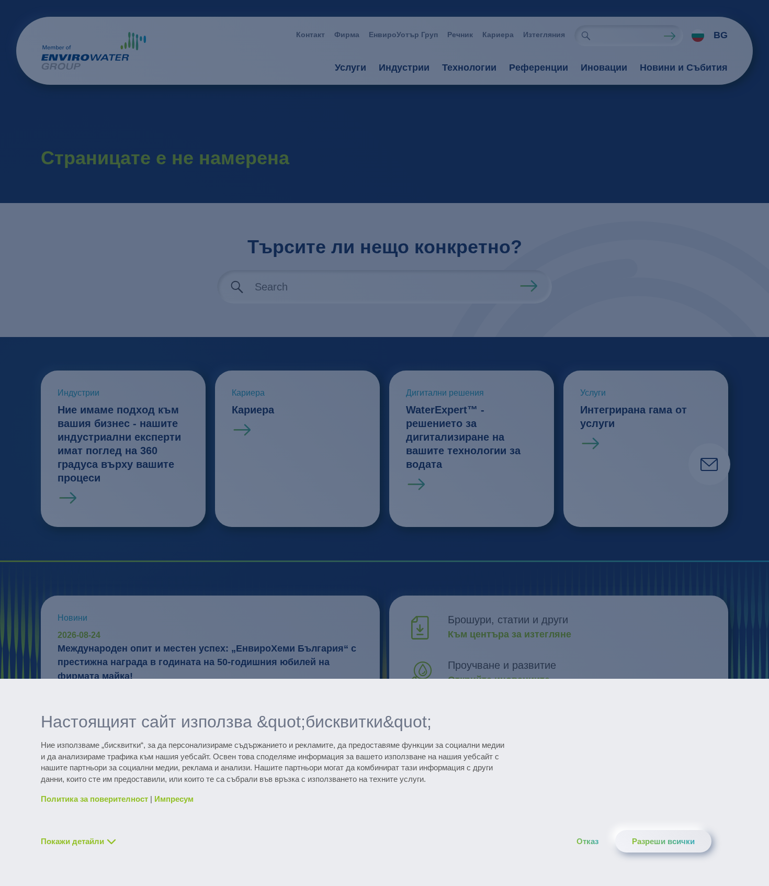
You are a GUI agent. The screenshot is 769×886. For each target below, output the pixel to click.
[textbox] (707, 35)
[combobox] (705, 36)
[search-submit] (586, 35)
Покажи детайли (72, 841)
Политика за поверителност (94, 798)
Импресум (174, 798)
